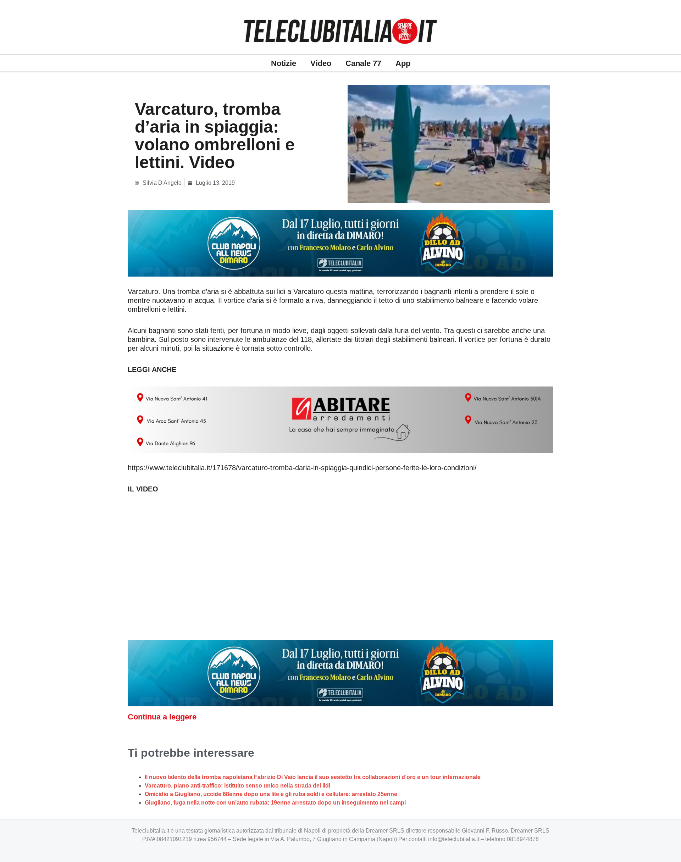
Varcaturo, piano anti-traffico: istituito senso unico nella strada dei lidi (237, 786)
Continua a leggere (162, 716)
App (402, 63)
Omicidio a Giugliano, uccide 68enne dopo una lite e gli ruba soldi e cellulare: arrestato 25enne (271, 794)
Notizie (283, 63)
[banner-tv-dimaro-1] (340, 243)
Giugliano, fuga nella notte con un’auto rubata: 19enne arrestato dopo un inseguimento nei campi (275, 803)
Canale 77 (363, 63)
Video (320, 63)
